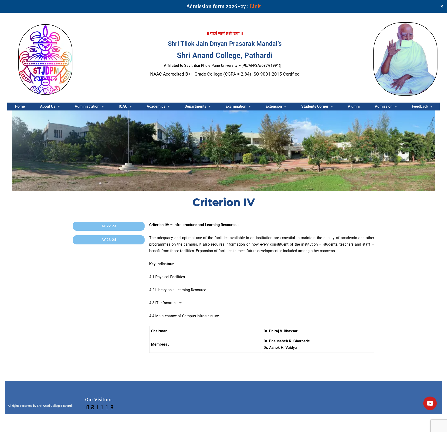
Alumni (354, 106)
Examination (236, 106)
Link (255, 6)
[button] (49, 106)
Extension (274, 106)
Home (20, 106)
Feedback (420, 106)
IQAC (123, 106)
